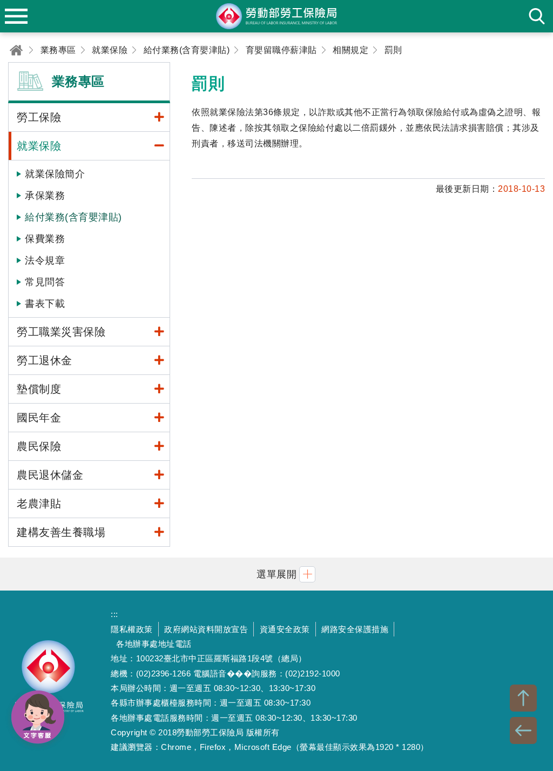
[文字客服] (38, 717)
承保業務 (45, 195)
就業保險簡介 (55, 174)
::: (114, 614)
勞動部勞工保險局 (48, 680)
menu (16, 16)
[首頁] (16, 50)
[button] (276, 574)
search (537, 16)
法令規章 (45, 260)
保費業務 (45, 238)
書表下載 (45, 303)
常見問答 (45, 282)
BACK (523, 730)
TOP (523, 698)
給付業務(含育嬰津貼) (73, 217)
